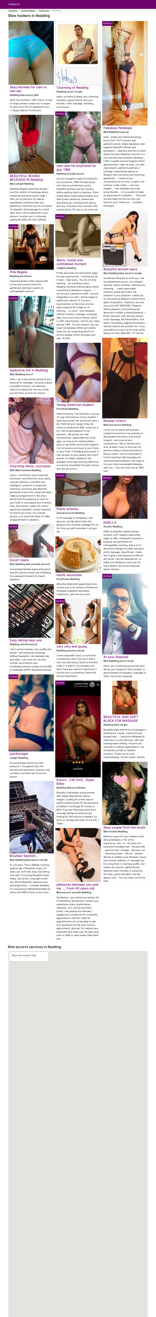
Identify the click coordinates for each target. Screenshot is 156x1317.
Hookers (13, 10)
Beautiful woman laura (120, 269)
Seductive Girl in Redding (29, 370)
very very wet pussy (72, 646)
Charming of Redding (73, 87)
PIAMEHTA (14, 4)
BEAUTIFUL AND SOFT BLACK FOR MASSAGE (120, 719)
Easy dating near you (26, 640)
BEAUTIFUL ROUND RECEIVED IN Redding (26, 178)
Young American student (75, 405)
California (44, 10)
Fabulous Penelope (117, 128)
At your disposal (115, 657)
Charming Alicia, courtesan (30, 466)
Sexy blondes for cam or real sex (28, 89)
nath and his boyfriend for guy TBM (76, 167)
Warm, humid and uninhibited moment (72, 262)
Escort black (19, 560)
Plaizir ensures (67, 509)
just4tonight (19, 754)
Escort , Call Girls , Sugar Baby (75, 781)
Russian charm (114, 421)
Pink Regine (18, 272)
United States (28, 10)
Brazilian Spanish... (24, 856)
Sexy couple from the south (124, 827)
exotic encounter (69, 575)
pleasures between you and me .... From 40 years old (77, 886)
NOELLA (109, 522)
